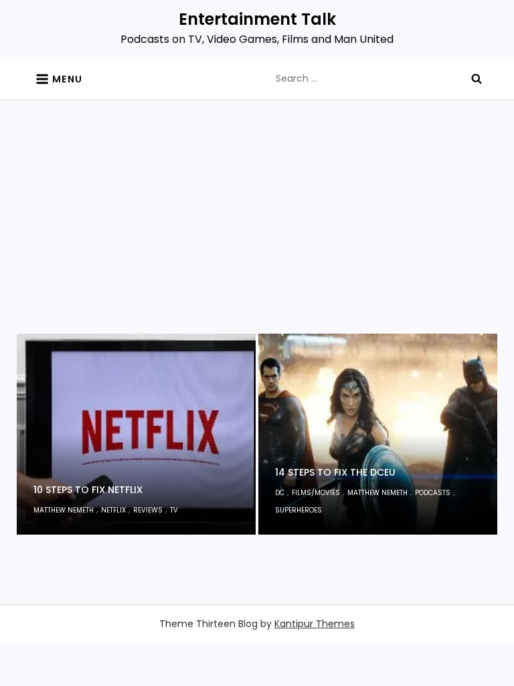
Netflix (113, 510)
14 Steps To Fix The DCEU (335, 472)
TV (174, 510)
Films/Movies (316, 492)
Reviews (148, 510)
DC (279, 492)
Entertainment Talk (257, 19)
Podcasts (432, 492)
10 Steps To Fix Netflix (88, 489)
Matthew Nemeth (63, 510)
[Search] (476, 78)
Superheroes (298, 510)
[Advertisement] (257, 233)
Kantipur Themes (314, 623)
